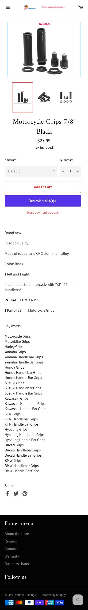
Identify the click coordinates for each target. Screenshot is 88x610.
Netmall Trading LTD (27, 595)
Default (10, 160)
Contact (11, 548)
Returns (11, 541)
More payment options (43, 212)
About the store (17, 533)
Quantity (66, 160)
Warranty (12, 556)
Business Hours (17, 563)
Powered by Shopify (53, 595)
